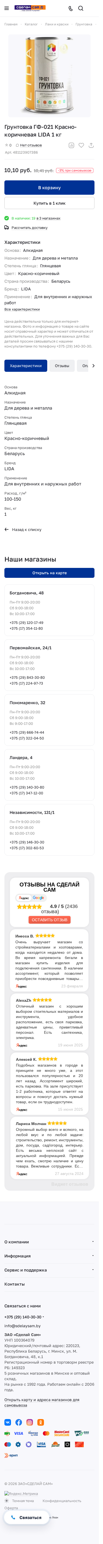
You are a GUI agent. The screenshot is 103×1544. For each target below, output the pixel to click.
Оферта (11, 1508)
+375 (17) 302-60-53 (27, 848)
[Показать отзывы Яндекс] (24, 897)
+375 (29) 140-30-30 (22, 1317)
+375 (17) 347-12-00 (26, 793)
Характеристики (26, 365)
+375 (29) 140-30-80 (27, 787)
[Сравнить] (71, 145)
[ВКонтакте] (7, 1422)
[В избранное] (81, 145)
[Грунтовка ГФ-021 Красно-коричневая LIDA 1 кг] (49, 75)
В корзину (49, 187)
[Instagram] (29, 1422)
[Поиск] (80, 8)
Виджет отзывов (69, 1184)
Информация (17, 1255)
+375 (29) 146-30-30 (27, 842)
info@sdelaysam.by (22, 1325)
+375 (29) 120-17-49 (26, 622)
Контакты (14, 1283)
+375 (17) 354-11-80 (26, 628)
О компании (16, 1241)
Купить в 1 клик (50, 203)
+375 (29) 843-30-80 (27, 677)
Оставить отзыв (49, 920)
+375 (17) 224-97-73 (26, 683)
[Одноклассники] (40, 1422)
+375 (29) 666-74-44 (27, 732)
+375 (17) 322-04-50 (27, 738)
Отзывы (62, 365)
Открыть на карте (49, 572)
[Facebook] (18, 1422)
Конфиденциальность (62, 1500)
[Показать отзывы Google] (38, 897)
